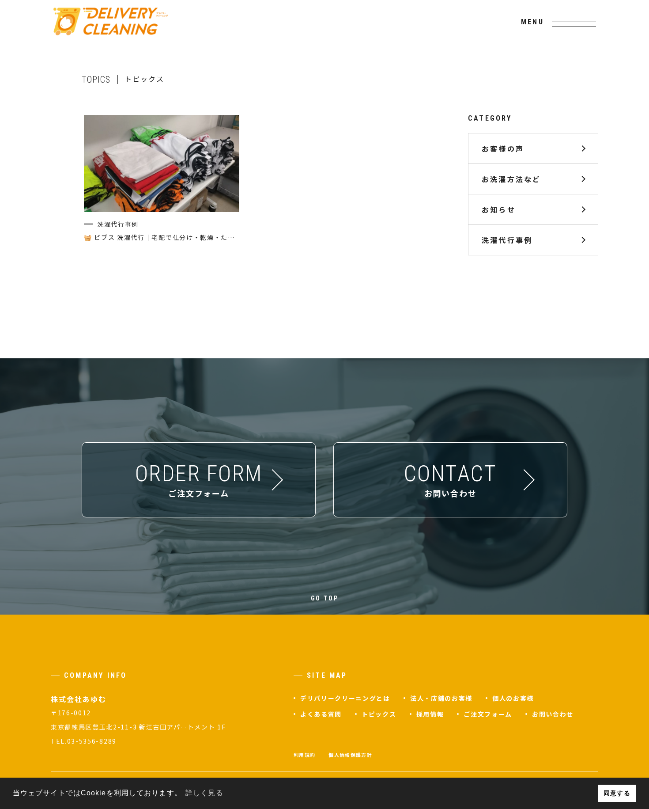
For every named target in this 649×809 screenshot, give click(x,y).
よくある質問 (321, 714)
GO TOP (325, 598)
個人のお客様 (513, 698)
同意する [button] (617, 793)
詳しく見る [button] (204, 793)
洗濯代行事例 (507, 240)
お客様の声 (503, 148)
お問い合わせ (553, 714)
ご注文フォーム (488, 714)
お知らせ (499, 209)
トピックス (379, 714)
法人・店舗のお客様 (441, 698)
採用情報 (430, 714)
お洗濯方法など (511, 179)
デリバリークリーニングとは (345, 698)
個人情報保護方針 (350, 754)
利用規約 (304, 754)
